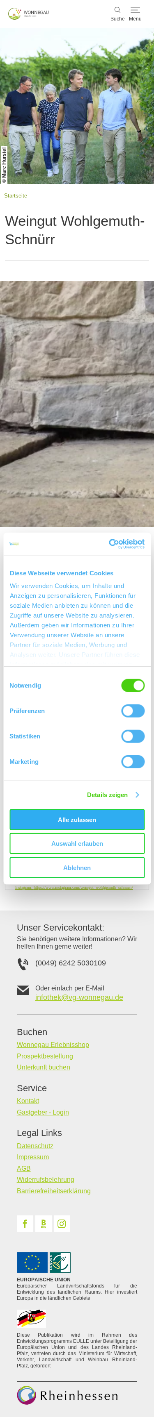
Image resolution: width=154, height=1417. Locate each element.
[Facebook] (25, 1223)
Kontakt (28, 1100)
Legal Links (39, 1133)
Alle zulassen (77, 819)
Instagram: (74, 887)
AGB (24, 1168)
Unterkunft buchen (43, 1067)
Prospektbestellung (45, 1056)
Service (32, 1088)
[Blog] (43, 1223)
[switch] (133, 710)
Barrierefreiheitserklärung (54, 1191)
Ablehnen (77, 867)
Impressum (33, 1157)
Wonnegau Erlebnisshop (53, 1044)
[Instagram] (62, 1223)
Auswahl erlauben (77, 843)
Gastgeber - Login (43, 1112)
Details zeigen (107, 794)
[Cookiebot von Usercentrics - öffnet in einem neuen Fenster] (110, 544)
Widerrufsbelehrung (45, 1179)
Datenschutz (35, 1145)
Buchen (32, 1032)
